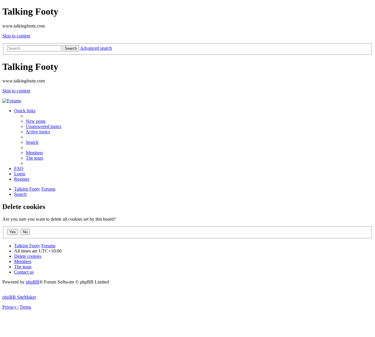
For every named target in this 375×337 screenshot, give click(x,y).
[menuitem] (35, 121)
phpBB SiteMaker (19, 297)
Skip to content (16, 35)
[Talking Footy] (11, 100)
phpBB (32, 281)
